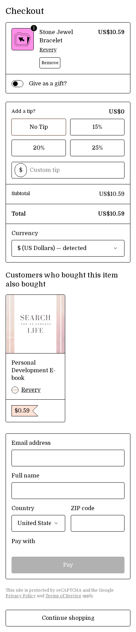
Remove (50, 62)
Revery (47, 49)
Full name (25, 476)
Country (23, 508)
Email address (31, 443)
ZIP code (83, 508)
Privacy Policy (21, 595)
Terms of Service (63, 595)
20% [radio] (39, 148)
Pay (68, 565)
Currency (25, 233)
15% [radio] (97, 127)
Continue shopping (68, 618)
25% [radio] (97, 148)
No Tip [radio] (39, 127)
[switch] (17, 83)
